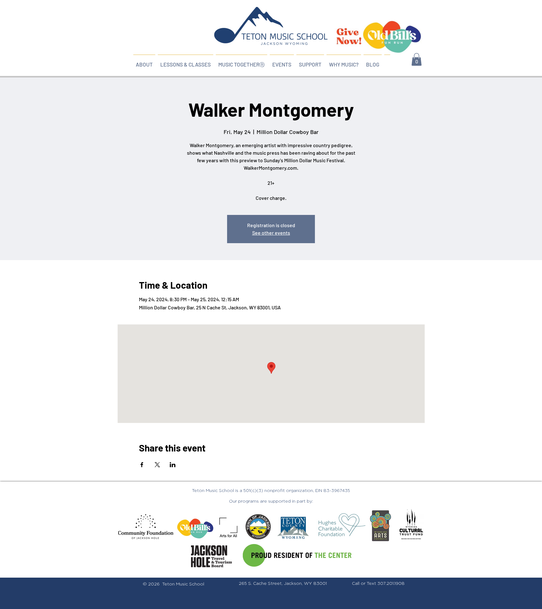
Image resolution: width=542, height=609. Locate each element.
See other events (271, 233)
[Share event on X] (157, 464)
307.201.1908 (391, 583)
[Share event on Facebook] (142, 464)
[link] (416, 59)
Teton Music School (183, 584)
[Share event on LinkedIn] (173, 464)
